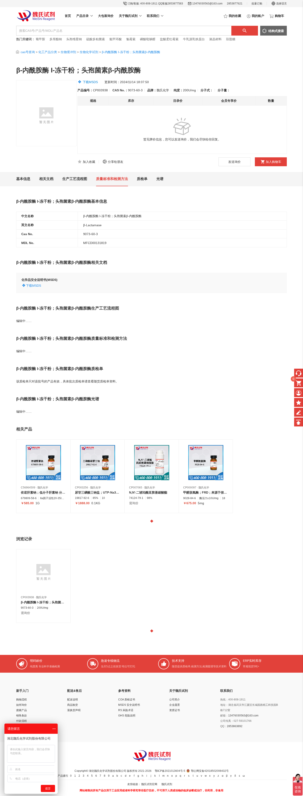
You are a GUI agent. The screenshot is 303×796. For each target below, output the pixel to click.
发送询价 (234, 162)
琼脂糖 (230, 39)
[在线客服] (298, 373)
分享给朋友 (115, 162)
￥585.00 (27, 503)
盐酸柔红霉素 (169, 39)
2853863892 (234, 726)
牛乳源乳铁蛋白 (194, 39)
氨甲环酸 (115, 39)
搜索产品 (21, 710)
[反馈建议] (298, 412)
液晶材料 (215, 39)
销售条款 (21, 715)
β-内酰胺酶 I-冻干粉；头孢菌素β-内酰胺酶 (131, 52)
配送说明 (72, 699)
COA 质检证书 (126, 699)
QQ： (223, 726)
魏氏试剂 (166, 784)
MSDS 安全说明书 (129, 704)
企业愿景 (174, 704)
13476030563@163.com (207, 3)
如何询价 (21, 704)
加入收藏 (89, 162)
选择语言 (281, 3)
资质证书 (174, 710)
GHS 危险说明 (126, 715)
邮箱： (224, 715)
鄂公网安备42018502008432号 (210, 770)
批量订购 (257, 3)
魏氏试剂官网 (149, 784)
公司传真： (227, 720)
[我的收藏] (298, 402)
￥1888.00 (82, 503)
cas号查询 (28, 52)
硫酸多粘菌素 (95, 39)
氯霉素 (131, 39)
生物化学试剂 (89, 52)
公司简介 (174, 699)
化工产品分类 (47, 52)
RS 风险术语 (125, 710)
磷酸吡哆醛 (147, 39)
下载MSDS (90, 82)
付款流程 (21, 720)
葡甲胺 (40, 39)
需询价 (133, 503)
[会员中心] (298, 392)
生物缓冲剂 (68, 52)
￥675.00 (189, 503)
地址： (224, 704)
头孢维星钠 (74, 39)
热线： (224, 699)
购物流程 (21, 699)
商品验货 (72, 704)
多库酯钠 (56, 39)
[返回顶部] (298, 422)
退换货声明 (74, 710)
